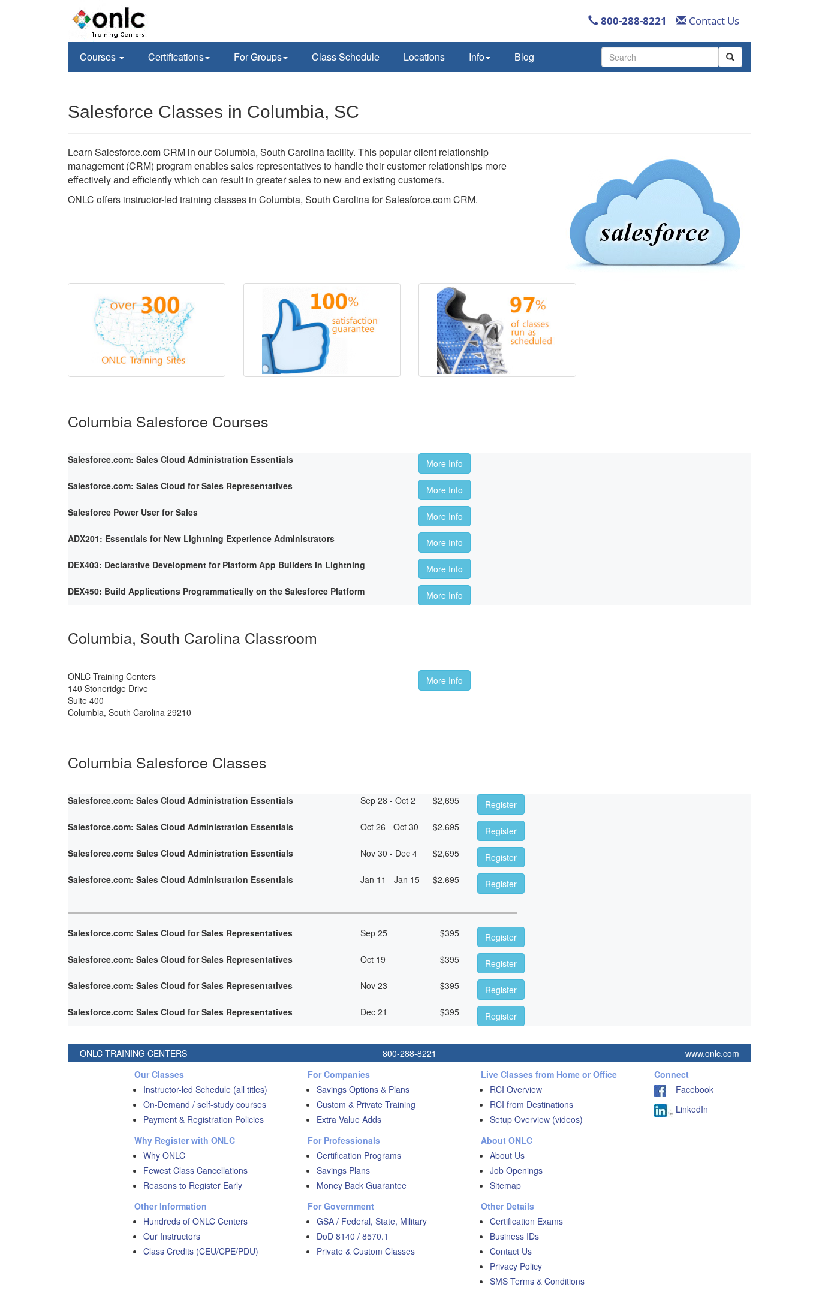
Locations (424, 57)
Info (476, 57)
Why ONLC (164, 1155)
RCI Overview (516, 1089)
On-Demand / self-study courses (204, 1104)
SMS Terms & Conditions (537, 1281)
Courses (99, 57)
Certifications (176, 57)
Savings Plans (343, 1170)
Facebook (689, 1089)
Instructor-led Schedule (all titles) (205, 1089)
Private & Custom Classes (366, 1251)
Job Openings (516, 1170)
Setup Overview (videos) (536, 1119)
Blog (524, 57)
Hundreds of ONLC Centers (195, 1221)
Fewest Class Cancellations (195, 1170)
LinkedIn (690, 1109)
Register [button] (501, 804)
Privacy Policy (516, 1266)
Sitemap (505, 1185)
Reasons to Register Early (192, 1185)
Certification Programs (359, 1155)
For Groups (258, 57)
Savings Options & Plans (363, 1089)
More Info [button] (444, 463)
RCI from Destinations (531, 1104)
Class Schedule (346, 57)
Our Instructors (171, 1236)
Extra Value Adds (349, 1119)
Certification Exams (526, 1221)
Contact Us (712, 21)
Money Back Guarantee (362, 1185)
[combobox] (659, 57)
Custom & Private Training (366, 1104)
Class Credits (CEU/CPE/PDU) (200, 1251)
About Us (507, 1155)
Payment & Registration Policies (203, 1119)
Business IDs (514, 1236)
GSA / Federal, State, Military (372, 1221)
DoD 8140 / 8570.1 (353, 1236)
